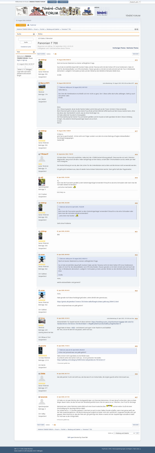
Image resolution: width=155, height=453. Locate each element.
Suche (19, 34)
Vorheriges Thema (119, 48)
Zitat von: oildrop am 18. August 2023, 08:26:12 (73, 258)
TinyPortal (104, 449)
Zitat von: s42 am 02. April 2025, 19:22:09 (72, 207)
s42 (41, 177)
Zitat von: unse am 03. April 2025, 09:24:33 (72, 350)
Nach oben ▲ (137, 449)
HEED (73, 328)
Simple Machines (28, 448)
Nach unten (41, 54)
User (18, 52)
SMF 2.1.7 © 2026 (19, 448)
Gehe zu (110, 433)
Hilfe (110, 449)
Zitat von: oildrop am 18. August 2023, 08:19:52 (73, 87)
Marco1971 (44, 83)
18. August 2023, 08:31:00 (64, 83)
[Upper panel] (137, 29)
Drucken (135, 54)
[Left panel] (135, 29)
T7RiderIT (44, 154)
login (18, 60)
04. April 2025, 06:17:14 (63, 373)
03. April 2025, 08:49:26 (63, 254)
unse (42, 254)
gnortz (43, 346)
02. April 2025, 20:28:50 (63, 231)
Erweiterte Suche (26, 47)
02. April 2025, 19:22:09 (63, 177)
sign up (24, 60)
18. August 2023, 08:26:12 (64, 59)
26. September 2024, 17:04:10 (65, 154)
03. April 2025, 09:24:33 (63, 290)
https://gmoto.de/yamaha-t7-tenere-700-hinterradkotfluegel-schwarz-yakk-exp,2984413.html (88, 301)
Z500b (42, 373)
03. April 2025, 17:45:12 (63, 346)
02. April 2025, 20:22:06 (63, 203)
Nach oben (40, 425)
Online (40, 34)
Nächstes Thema (132, 48)
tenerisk (43, 397)
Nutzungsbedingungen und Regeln (122, 449)
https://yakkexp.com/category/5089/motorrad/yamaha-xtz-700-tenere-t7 (81, 360)
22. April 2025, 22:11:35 (63, 397)
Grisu (42, 318)
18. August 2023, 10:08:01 (64, 131)
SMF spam (70, 437)
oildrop (43, 60)
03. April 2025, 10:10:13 (63, 318)
